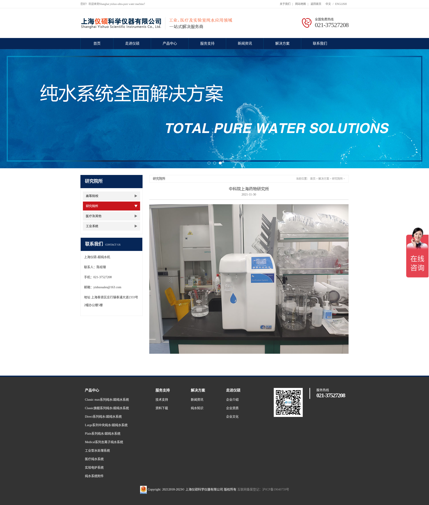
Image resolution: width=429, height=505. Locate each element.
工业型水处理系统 (97, 450)
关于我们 (285, 4)
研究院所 (92, 206)
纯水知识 (197, 408)
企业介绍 (232, 399)
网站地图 (300, 4)
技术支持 (162, 399)
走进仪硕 (132, 43)
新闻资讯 (245, 43)
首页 (97, 43)
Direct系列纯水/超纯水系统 (103, 416)
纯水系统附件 (94, 476)
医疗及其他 (93, 216)
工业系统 (92, 226)
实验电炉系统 (94, 467)
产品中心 (170, 43)
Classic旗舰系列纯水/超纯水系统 (107, 408)
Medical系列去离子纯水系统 (104, 442)
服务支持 (207, 43)
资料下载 (162, 408)
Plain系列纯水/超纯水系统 (102, 433)
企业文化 (232, 416)
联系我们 (320, 43)
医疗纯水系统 (94, 459)
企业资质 (232, 408)
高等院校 (92, 196)
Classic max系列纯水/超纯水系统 (107, 399)
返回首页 (316, 4)
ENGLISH (341, 4)
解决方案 (282, 43)
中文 (328, 4)
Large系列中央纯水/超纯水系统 (106, 425)
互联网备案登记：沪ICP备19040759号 (263, 489)
